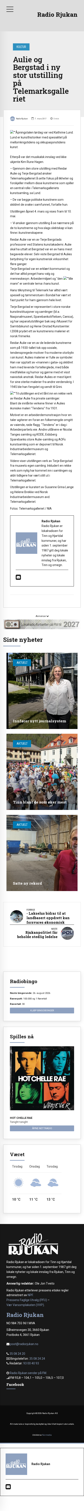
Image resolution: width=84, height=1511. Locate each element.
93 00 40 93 (31, 1363)
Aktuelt (22, 663)
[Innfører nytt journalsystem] (42, 691)
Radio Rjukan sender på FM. (28, 1373)
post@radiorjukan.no (24, 1344)
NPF (30, 1295)
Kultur (21, 47)
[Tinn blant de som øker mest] (42, 771)
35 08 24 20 (17, 1353)
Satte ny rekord (27, 883)
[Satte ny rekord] (42, 853)
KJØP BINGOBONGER (42, 1010)
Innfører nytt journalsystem (39, 720)
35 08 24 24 (37, 1358)
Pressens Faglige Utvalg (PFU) (26, 1300)
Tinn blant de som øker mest (40, 802)
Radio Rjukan (57, 14)
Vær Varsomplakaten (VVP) (25, 1305)
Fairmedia (47, 1435)
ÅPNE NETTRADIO (42, 1128)
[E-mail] (18, 578)
